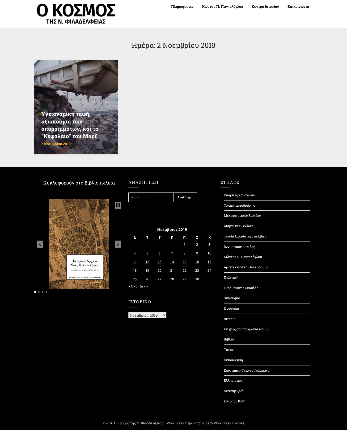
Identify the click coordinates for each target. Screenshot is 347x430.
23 (197, 270)
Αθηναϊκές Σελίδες (239, 226)
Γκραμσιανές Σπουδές (241, 288)
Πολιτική (231, 277)
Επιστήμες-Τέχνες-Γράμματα (246, 370)
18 (135, 270)
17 (209, 261)
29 (184, 279)
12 (147, 261)
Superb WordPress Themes (222, 423)
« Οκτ (132, 286)
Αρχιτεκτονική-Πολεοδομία (246, 267)
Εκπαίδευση (233, 360)
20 (159, 270)
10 (209, 253)
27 (159, 279)
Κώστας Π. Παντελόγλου (222, 6)
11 (135, 261)
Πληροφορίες (182, 6)
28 (172, 279)
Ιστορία (230, 318)
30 (197, 279)
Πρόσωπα (231, 308)
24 (209, 270)
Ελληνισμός (233, 380)
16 (197, 261)
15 (184, 261)
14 (172, 261)
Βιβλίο (229, 339)
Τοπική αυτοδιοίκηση (240, 205)
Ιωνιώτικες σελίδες (239, 246)
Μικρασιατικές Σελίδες (242, 215)
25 (135, 279)
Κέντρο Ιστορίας (265, 6)
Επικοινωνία (298, 6)
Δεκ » (144, 286)
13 (159, 261)
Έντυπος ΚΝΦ (234, 401)
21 (172, 270)
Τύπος (228, 349)
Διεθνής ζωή (233, 391)
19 (147, 270)
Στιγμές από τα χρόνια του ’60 (246, 329)
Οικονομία (232, 298)
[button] (40, 244)
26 (147, 279)
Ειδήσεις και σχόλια (239, 195)
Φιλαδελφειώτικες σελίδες (245, 236)
